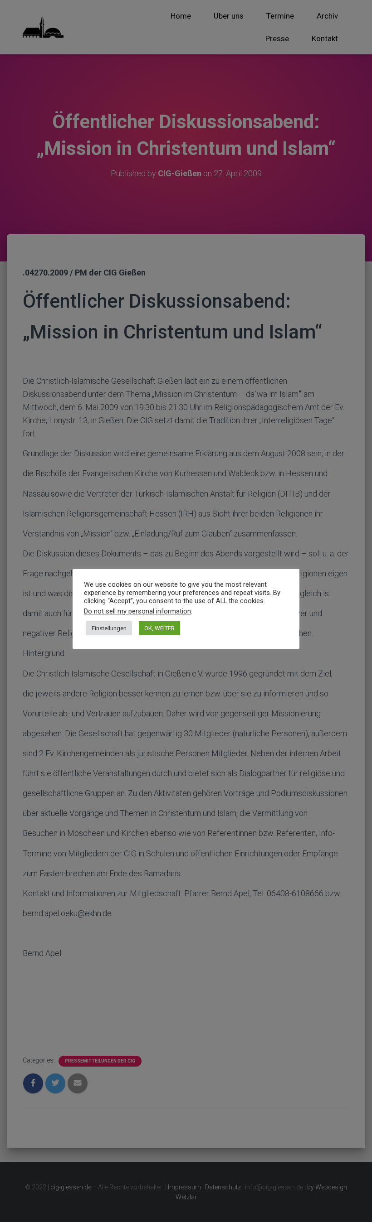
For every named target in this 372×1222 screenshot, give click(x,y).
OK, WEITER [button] (159, 628)
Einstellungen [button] (109, 628)
